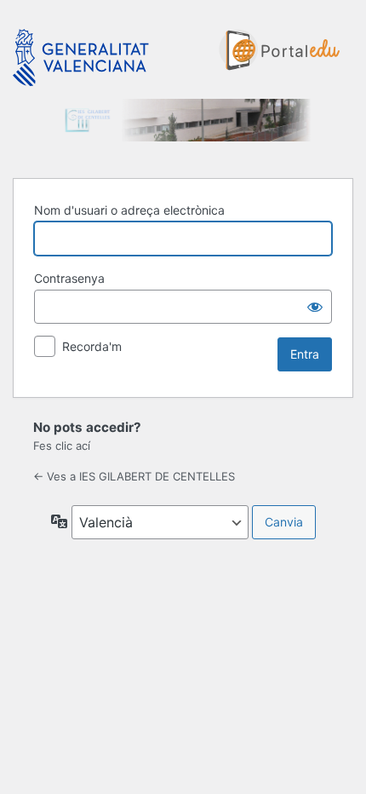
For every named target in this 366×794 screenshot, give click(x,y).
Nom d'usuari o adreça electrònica (129, 210)
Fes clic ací (61, 445)
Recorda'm (92, 346)
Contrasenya (69, 278)
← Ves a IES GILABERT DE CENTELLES (134, 476)
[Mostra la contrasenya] (315, 307)
